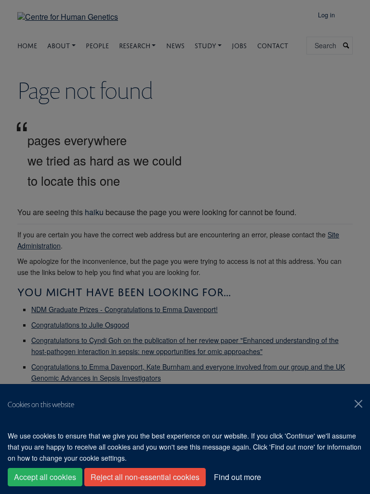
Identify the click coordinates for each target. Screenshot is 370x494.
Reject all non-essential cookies (145, 476)
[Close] (358, 404)
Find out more (237, 476)
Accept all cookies (45, 476)
